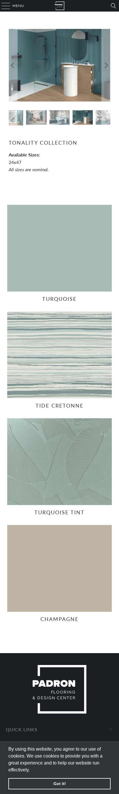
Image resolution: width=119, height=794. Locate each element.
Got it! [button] (59, 783)
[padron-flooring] (59, 6)
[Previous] (13, 65)
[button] (32, 770)
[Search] (113, 6)
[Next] (106, 65)
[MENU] (3, 6)
